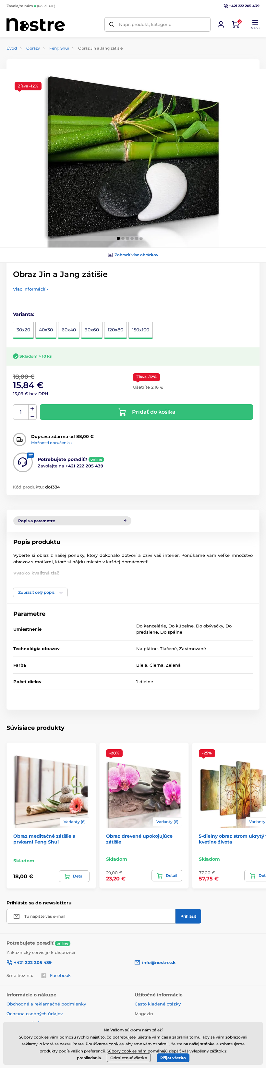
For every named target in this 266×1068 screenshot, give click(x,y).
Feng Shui (59, 48)
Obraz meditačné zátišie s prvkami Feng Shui (44, 839)
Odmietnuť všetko (128, 1057)
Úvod (11, 48)
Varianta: (23, 314)
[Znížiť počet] (32, 416)
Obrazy (33, 48)
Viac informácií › (30, 289)
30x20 (23, 330)
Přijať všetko (173, 1057)
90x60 (92, 330)
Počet (21, 412)
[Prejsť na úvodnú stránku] (35, 24)
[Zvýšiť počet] (32, 408)
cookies (116, 1043)
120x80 (115, 330)
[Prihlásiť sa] (221, 24)
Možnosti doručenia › (51, 442)
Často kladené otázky (158, 1003)
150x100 (140, 330)
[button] (255, 24)
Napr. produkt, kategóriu (145, 24)
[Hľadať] (111, 24)
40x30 (46, 330)
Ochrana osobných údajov (34, 1013)
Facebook (60, 975)
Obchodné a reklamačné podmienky (46, 1003)
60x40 (69, 330)
